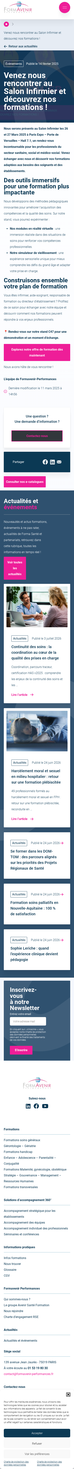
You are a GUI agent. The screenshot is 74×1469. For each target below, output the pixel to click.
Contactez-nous (37, 436)
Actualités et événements (20, 1340)
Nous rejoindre (13, 1311)
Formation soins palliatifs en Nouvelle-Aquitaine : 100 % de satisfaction (34, 908)
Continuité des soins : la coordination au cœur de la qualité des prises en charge (35, 652)
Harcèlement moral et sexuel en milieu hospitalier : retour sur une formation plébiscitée (36, 777)
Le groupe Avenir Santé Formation (26, 1305)
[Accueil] (6, 24)
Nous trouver (12, 1264)
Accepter (37, 1433)
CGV (7, 1275)
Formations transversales (21, 1187)
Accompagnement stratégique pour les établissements (29, 1213)
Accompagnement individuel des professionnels (36, 1228)
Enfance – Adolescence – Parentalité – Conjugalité (30, 1160)
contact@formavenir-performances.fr (28, 1374)
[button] (68, 1394)
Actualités (19, 638)
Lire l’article (19, 695)
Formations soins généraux (22, 1140)
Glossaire (10, 1270)
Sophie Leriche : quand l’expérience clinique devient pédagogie (34, 954)
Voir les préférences (37, 1454)
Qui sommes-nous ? (17, 1299)
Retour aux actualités (23, 46)
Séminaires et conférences (21, 1234)
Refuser (37, 1443)
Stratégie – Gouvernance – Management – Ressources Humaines (32, 1178)
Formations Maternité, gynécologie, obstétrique (35, 1169)
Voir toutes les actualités (14, 568)
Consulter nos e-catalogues (24, 482)
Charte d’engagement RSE (21, 1317)
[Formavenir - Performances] (18, 13)
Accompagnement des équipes (24, 1222)
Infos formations (15, 1258)
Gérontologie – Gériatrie (20, 1146)
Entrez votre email (20, 1014)
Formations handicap (18, 1152)
